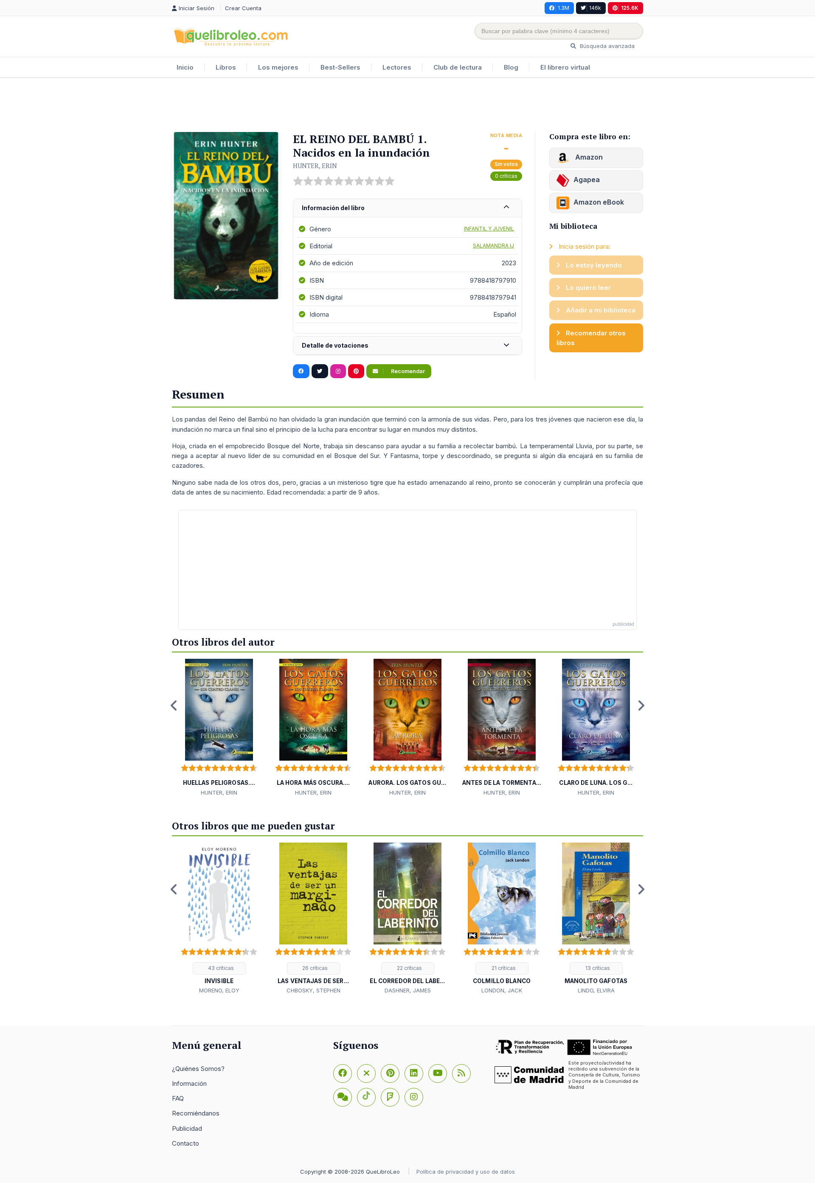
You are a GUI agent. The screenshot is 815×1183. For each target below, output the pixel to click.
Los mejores (278, 67)
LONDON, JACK (501, 990)
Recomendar (407, 371)
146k (595, 8)
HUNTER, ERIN (315, 165)
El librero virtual (565, 67)
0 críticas (506, 176)
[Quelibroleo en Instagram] (338, 371)
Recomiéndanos (195, 1113)
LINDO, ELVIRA (596, 990)
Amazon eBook (598, 202)
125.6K (629, 8)
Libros (226, 67)
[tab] (407, 208)
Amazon (588, 157)
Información (189, 1083)
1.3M (563, 8)
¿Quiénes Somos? (198, 1069)
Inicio (185, 67)
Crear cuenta (243, 8)
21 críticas (503, 968)
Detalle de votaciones (335, 345)
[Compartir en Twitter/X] (320, 371)
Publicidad (187, 1128)
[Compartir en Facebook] (301, 371)
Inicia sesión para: (583, 246)
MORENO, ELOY (219, 990)
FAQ (178, 1098)
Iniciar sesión (197, 8)
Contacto (185, 1143)
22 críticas (409, 968)
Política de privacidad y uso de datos (465, 1171)
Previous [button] (174, 705)
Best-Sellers (340, 67)
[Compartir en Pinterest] (356, 371)
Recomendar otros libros (591, 338)
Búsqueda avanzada (606, 45)
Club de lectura (457, 67)
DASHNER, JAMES (408, 990)
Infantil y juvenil (489, 228)
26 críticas (314, 968)
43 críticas (220, 968)
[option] (219, 728)
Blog (511, 67)
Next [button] (641, 705)
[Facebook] (342, 1073)
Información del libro (333, 207)
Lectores (396, 67)
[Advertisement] (407, 106)
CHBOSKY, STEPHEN (313, 990)
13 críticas (597, 968)
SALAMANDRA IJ (493, 245)
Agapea (586, 179)
